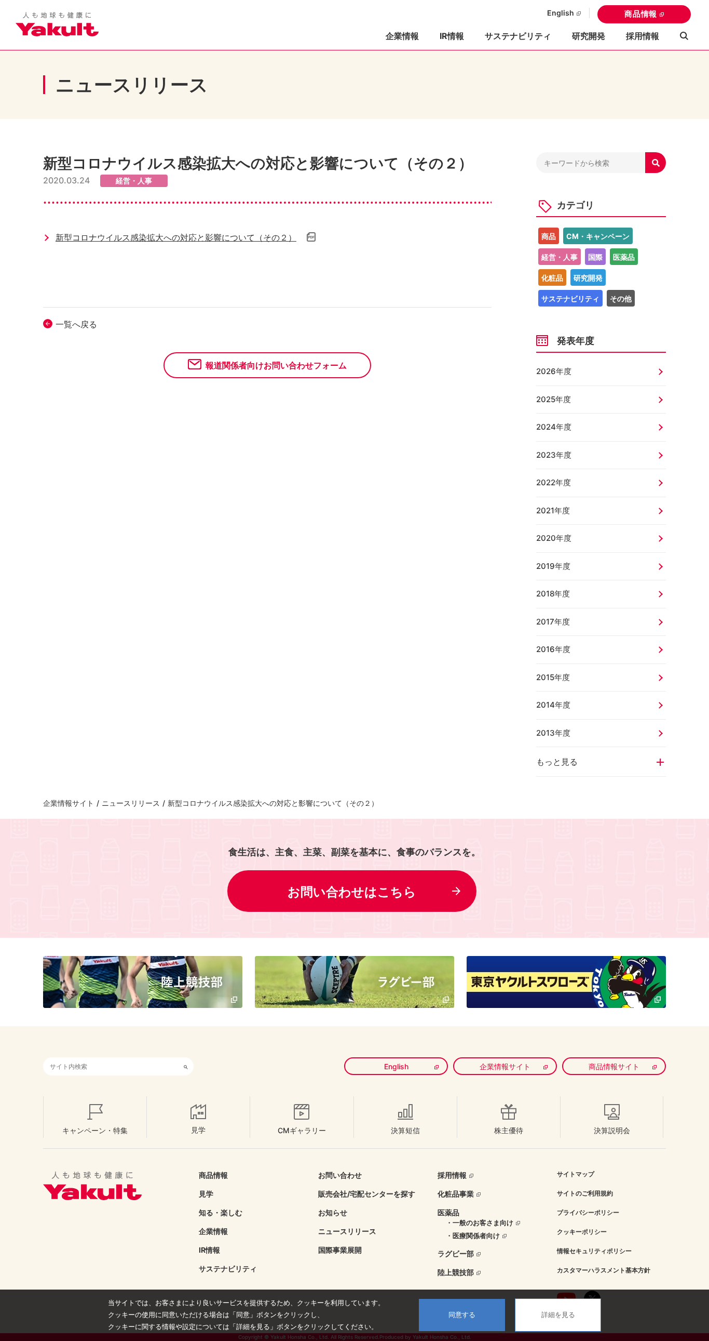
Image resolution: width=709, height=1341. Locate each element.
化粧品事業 (456, 1193)
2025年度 (553, 399)
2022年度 (553, 482)
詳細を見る (558, 1315)
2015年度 (553, 677)
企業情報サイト (68, 803)
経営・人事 (559, 257)
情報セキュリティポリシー (594, 1251)
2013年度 (553, 733)
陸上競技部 (456, 1272)
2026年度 (553, 371)
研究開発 (588, 36)
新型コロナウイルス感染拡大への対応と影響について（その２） (176, 237)
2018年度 (553, 594)
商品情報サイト (614, 1066)
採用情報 (642, 36)
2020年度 (553, 538)
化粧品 (552, 277)
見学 (206, 1193)
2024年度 (553, 427)
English (560, 12)
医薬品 (624, 257)
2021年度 (553, 510)
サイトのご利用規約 (585, 1193)
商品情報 (640, 14)
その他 (621, 298)
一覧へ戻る (76, 324)
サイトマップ (575, 1174)
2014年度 (553, 705)
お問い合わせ (340, 1175)
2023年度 (553, 455)
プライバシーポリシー (588, 1212)
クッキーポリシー (582, 1232)
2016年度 (553, 649)
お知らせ (332, 1212)
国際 (595, 257)
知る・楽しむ (220, 1212)
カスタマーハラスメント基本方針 (603, 1270)
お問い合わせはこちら (352, 891)
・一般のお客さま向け (479, 1222)
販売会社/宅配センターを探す (366, 1193)
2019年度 (553, 566)
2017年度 (553, 622)
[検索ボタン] (186, 1066)
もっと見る (557, 761)
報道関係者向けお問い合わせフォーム (276, 365)
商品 (548, 236)
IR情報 (209, 1249)
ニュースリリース (131, 803)
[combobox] (110, 1066)
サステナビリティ (518, 36)
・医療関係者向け (473, 1235)
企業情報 (213, 1231)
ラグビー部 (456, 1253)
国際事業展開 (340, 1249)
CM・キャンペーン (598, 236)
